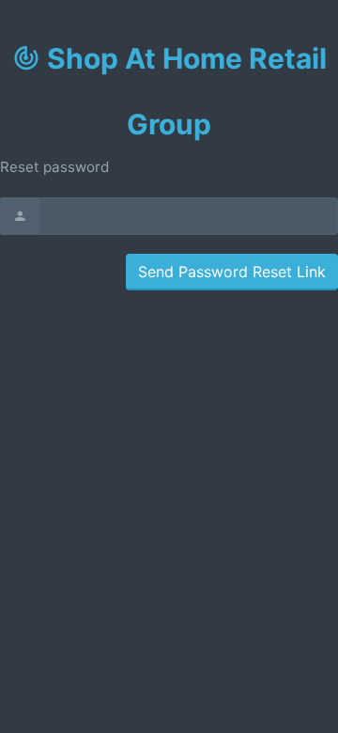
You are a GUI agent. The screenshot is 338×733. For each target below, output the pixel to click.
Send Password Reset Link (232, 271)
